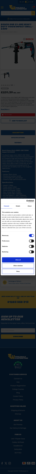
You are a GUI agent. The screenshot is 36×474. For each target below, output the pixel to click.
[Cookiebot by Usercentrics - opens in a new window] (26, 201)
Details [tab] (18, 206)
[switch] (31, 241)
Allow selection (18, 265)
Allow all (18, 260)
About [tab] (29, 206)
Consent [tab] (6, 206)
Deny (18, 271)
